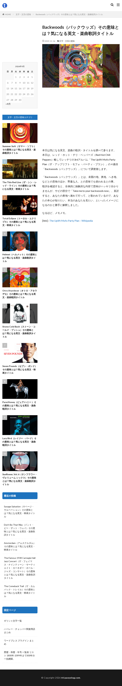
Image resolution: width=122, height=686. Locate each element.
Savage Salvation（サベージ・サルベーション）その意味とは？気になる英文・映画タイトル (19, 511)
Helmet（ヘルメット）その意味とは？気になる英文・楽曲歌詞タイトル (19, 257)
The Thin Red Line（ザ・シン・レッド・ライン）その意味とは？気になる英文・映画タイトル (19, 185)
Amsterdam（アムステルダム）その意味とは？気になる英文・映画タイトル (20, 546)
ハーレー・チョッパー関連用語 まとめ (19, 631)
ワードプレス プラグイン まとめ (19, 642)
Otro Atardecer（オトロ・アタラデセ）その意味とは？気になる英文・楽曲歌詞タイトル (19, 294)
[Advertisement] (81, 119)
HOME (8, 14)
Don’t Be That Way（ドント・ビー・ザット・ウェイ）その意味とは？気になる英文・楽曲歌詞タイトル (19, 529)
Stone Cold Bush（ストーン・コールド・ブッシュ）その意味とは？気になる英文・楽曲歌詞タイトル (19, 331)
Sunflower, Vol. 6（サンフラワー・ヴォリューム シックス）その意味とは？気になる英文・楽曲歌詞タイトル (19, 479)
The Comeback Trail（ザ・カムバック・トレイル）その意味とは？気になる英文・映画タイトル (19, 591)
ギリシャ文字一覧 (13, 620)
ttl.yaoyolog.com (70, 677)
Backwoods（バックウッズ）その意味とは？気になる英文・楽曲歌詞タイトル (69, 14)
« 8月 (8, 103)
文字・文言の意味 (23, 14)
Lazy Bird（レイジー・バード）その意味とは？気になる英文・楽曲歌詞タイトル (19, 441)
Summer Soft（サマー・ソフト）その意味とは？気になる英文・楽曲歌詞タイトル (19, 149)
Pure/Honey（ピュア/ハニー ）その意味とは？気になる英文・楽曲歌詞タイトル (19, 405)
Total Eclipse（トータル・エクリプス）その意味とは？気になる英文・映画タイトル (19, 221)
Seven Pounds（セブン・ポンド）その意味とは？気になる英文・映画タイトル (19, 369)
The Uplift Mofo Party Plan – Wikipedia (71, 220)
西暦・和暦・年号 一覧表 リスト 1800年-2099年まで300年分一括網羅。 (19, 655)
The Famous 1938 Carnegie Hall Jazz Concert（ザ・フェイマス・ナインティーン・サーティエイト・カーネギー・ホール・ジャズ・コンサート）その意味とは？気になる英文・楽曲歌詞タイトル (19, 568)
